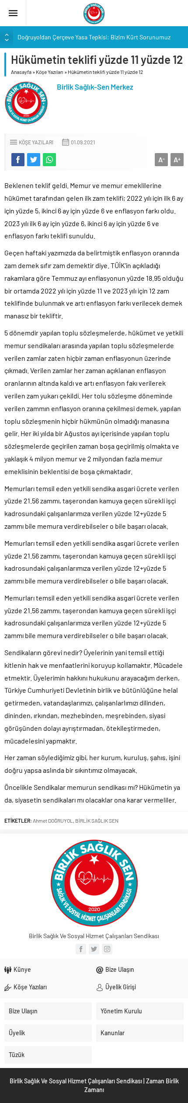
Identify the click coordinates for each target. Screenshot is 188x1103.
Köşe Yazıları (49, 72)
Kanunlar (113, 1033)
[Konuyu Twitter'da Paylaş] (33, 159)
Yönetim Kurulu (121, 1011)
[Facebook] (81, 949)
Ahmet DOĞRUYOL (53, 820)
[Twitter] (94, 949)
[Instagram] (107, 949)
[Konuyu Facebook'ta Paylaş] (17, 159)
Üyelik (17, 1033)
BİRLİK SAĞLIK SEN (96, 820)
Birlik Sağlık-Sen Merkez (95, 86)
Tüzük (16, 1054)
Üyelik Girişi (120, 987)
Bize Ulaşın (119, 969)
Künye (22, 969)
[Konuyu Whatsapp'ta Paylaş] (49, 159)
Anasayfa (21, 72)
